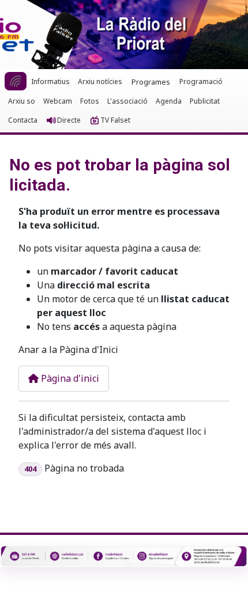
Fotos (89, 101)
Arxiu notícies (100, 81)
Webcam (57, 101)
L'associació (127, 101)
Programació (201, 81)
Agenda (169, 101)
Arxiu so (21, 101)
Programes (150, 82)
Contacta (22, 120)
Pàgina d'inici (69, 378)
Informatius (50, 81)
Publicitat (205, 101)
